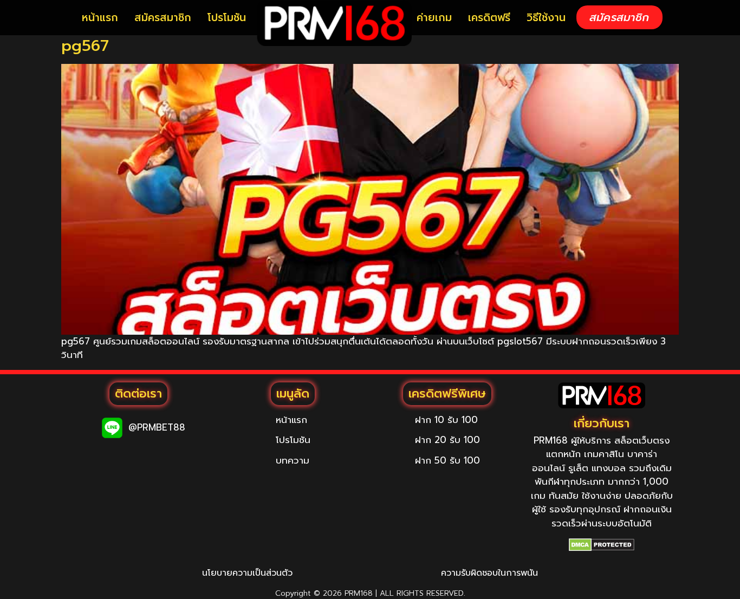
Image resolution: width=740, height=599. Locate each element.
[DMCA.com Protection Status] (601, 544)
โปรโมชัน (226, 17)
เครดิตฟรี (489, 17)
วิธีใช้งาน (546, 17)
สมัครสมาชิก (162, 17)
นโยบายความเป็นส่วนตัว (247, 573)
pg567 (85, 45)
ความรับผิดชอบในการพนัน (489, 573)
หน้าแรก (100, 17)
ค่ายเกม (434, 17)
